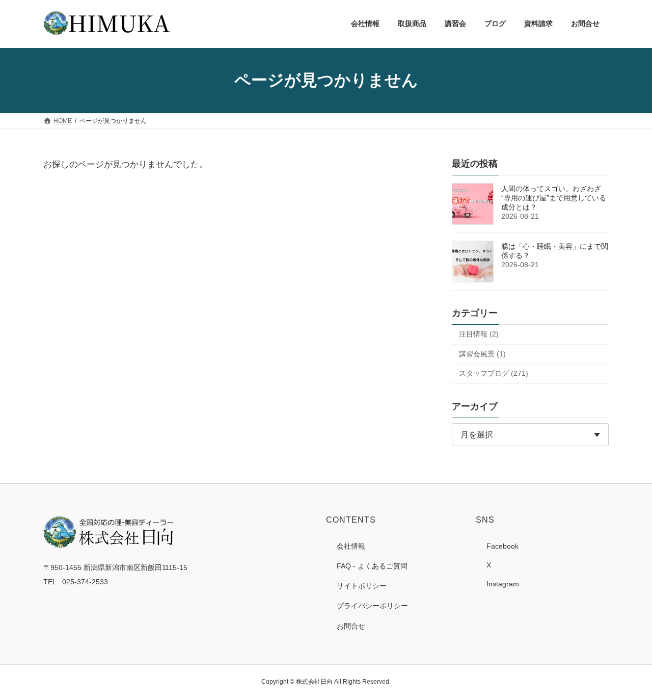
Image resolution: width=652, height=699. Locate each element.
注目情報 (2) (479, 334)
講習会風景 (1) (482, 353)
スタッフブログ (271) (493, 373)
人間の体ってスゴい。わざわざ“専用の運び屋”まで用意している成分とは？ (553, 198)
